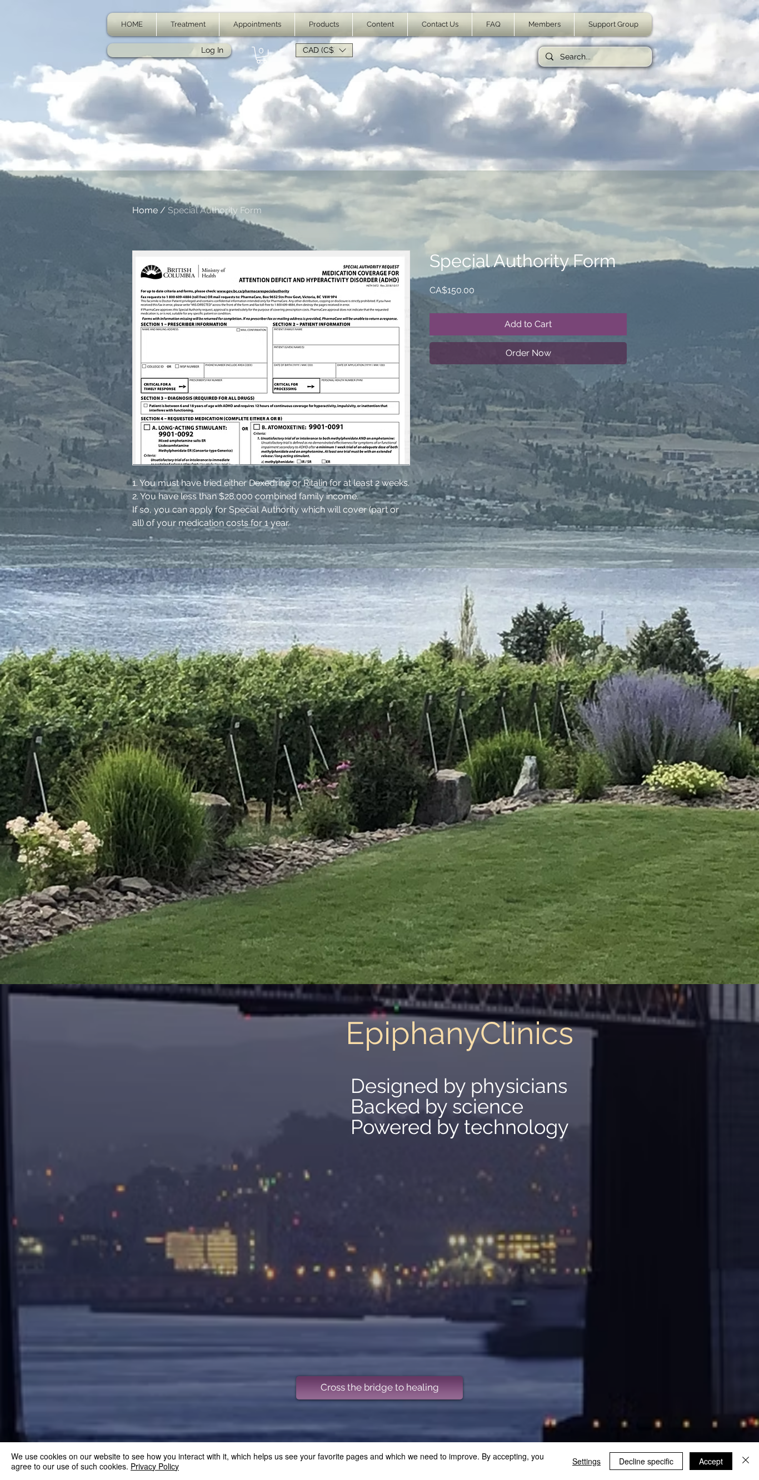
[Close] (745, 1461)
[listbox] (324, 50)
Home (145, 210)
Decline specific (646, 1461)
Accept (711, 1461)
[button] (187, 24)
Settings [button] (586, 1461)
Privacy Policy (155, 1466)
